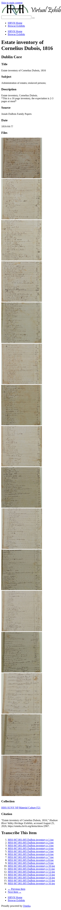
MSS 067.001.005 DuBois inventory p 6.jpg (31, 854)
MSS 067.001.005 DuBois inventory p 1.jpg (31, 839)
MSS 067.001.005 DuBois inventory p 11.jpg (31, 869)
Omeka (26, 905)
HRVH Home (15, 23)
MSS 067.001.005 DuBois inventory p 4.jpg (31, 848)
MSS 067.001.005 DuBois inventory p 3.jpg (31, 845)
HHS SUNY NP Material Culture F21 (21, 807)
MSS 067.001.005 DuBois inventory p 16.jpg (31, 883)
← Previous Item (16, 889)
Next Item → (14, 892)
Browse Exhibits (16, 25)
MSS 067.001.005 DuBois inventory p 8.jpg (31, 860)
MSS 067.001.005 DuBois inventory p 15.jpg (31, 880)
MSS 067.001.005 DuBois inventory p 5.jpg (31, 851)
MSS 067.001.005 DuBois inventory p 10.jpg (31, 866)
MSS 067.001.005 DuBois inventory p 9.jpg (31, 863)
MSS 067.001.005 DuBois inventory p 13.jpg (31, 874)
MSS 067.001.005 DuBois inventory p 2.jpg (31, 842)
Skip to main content (11, 2)
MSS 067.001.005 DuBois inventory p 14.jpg (31, 877)
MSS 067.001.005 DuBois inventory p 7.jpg (31, 857)
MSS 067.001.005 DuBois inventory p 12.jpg (31, 871)
